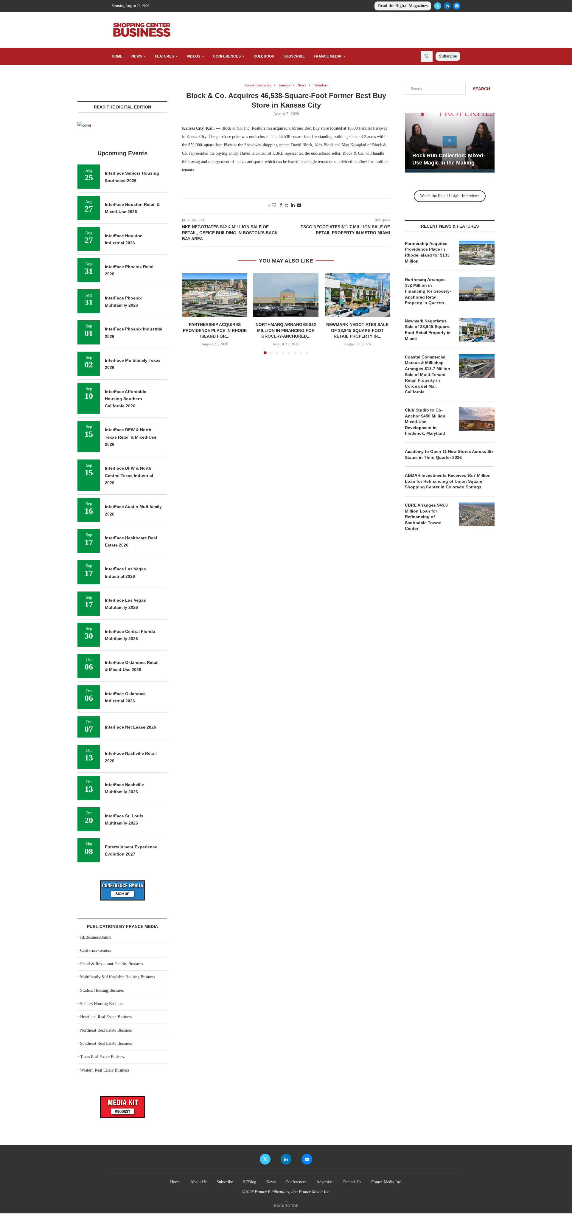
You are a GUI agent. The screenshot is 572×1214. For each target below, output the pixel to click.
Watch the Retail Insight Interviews (449, 196)
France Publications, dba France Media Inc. (292, 1192)
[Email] (456, 6)
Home (117, 56)
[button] (190, 313)
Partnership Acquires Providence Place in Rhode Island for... (215, 330)
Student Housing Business (102, 990)
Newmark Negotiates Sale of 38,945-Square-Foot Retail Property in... (357, 330)
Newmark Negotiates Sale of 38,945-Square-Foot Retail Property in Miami (428, 330)
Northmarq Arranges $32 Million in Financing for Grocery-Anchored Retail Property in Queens (428, 291)
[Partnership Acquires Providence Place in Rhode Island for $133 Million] (214, 295)
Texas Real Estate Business (102, 1057)
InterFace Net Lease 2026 (130, 727)
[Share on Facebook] (281, 205)
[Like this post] (274, 205)
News (136, 56)
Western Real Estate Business (104, 1070)
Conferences (227, 56)
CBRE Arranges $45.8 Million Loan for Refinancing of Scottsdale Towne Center (426, 517)
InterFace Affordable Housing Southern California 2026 (125, 399)
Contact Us (352, 1182)
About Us (198, 1182)
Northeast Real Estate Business (106, 1030)
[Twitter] (437, 6)
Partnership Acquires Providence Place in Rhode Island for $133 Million (427, 252)
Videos (193, 56)
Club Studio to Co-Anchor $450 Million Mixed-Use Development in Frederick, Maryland (425, 422)
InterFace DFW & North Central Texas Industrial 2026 (129, 475)
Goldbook (264, 56)
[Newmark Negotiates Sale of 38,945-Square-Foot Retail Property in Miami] (357, 295)
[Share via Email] (299, 205)
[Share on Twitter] (287, 205)
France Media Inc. (386, 1182)
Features (164, 56)
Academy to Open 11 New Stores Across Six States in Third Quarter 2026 (449, 454)
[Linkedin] (447, 6)
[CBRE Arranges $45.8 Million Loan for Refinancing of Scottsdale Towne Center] (477, 514)
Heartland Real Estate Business (106, 1017)
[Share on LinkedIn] (293, 205)
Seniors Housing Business (101, 1004)
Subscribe (294, 56)
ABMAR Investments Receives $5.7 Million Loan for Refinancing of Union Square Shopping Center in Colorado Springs (448, 481)
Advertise (324, 1182)
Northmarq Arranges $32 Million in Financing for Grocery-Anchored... (286, 330)
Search (481, 88)
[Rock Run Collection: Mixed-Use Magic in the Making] (450, 143)
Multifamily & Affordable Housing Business (117, 977)
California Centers (95, 950)
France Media (327, 56)
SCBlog (249, 1182)
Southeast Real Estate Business (106, 1043)
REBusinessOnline (95, 937)
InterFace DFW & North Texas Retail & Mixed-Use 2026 (130, 437)
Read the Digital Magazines (403, 6)
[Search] (427, 56)
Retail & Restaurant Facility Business (111, 964)
